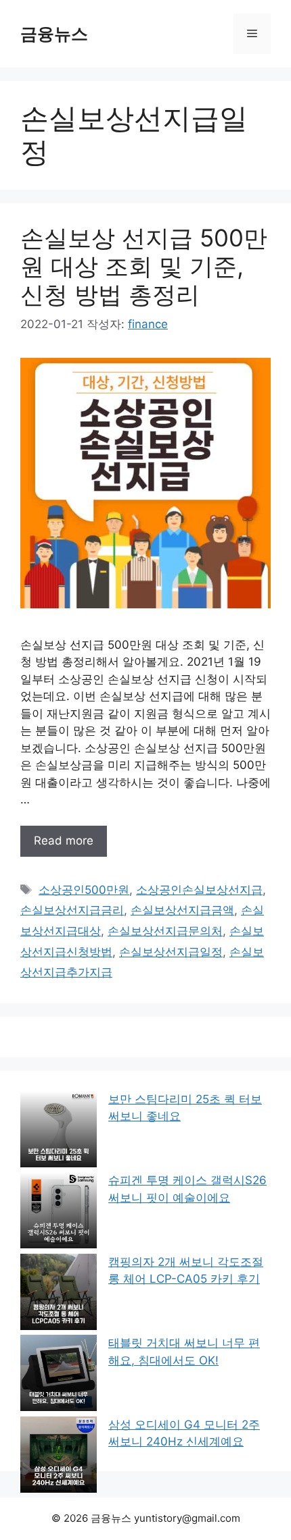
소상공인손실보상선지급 (199, 890)
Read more (63, 840)
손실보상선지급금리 (72, 910)
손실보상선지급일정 (171, 952)
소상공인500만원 (84, 890)
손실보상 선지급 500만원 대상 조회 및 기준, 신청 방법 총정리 (143, 266)
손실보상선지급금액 (182, 910)
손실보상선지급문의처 (165, 931)
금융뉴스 (54, 34)
